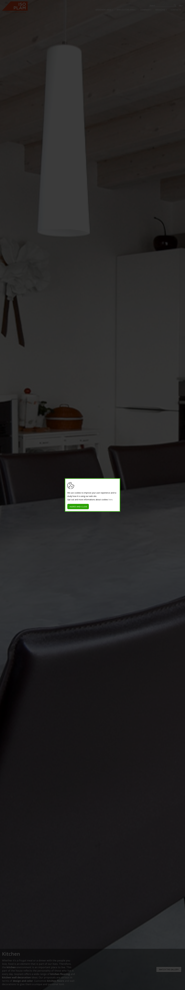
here (111, 499)
